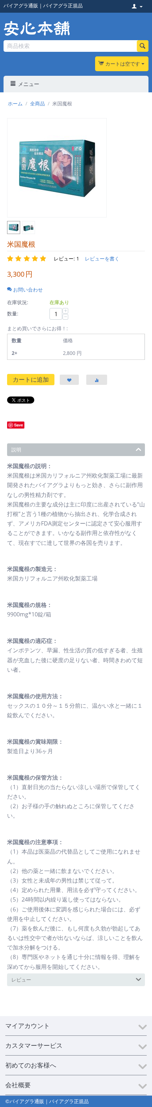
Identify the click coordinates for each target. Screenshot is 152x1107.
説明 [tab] (16, 449)
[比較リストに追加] (96, 379)
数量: (12, 313)
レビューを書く (102, 258)
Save (18, 425)
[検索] (142, 46)
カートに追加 (31, 379)
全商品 (37, 103)
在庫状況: (17, 302)
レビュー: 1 (66, 258)
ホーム (15, 103)
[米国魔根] (56, 167)
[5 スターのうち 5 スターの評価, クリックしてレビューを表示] (27, 258)
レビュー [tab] (21, 979)
